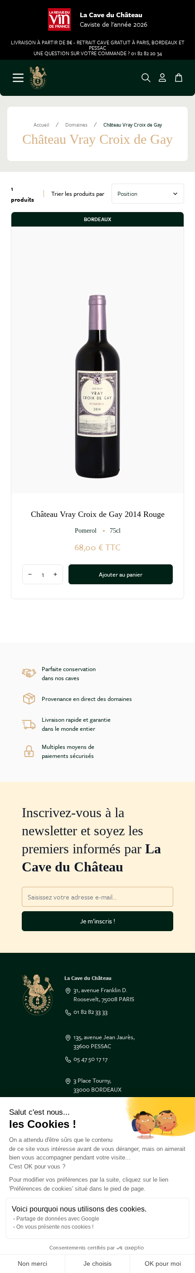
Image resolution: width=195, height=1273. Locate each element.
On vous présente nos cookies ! (54, 1227)
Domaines (76, 124)
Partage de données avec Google (57, 1219)
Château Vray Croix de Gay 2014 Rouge (98, 514)
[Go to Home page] (38, 77)
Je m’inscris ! (97, 921)
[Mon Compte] (162, 77)
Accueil (41, 124)
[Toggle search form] (146, 77)
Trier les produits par (77, 193)
